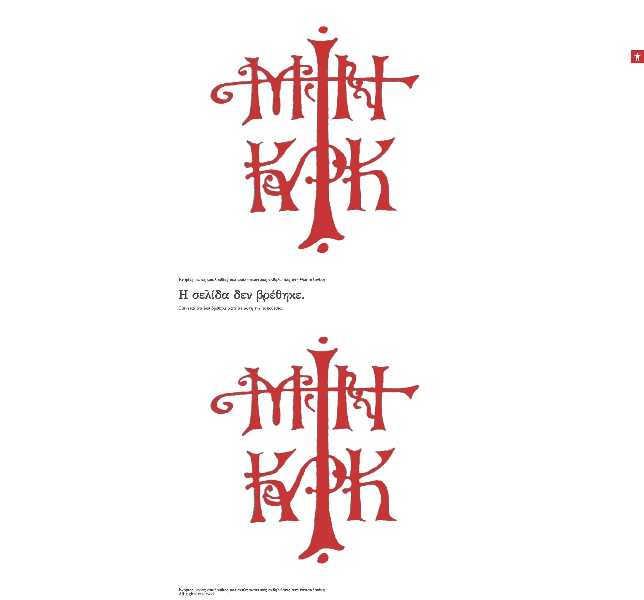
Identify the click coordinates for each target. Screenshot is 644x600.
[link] (637, 56)
